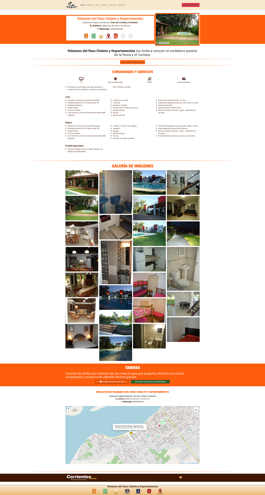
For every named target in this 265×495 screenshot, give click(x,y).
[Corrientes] (81, 477)
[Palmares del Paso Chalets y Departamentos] (81, 182)
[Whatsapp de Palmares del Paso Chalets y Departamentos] (93, 36)
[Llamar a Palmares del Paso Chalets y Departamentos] (86, 36)
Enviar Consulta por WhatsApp (151, 381)
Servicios (90, 5)
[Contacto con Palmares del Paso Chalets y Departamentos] (101, 36)
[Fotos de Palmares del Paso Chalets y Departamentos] (127, 492)
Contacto (121, 5)
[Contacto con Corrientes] (180, 477)
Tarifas (104, 5)
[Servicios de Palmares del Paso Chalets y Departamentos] (138, 492)
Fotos (97, 5)
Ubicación (112, 5)
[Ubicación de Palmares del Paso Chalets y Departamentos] (108, 36)
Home (82, 5)
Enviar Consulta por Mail (113, 381)
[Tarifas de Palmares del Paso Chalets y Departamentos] (149, 492)
